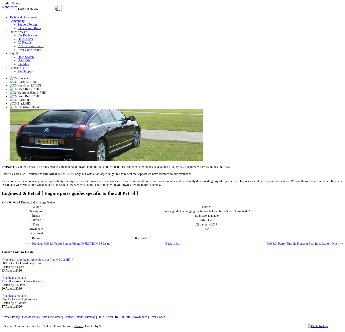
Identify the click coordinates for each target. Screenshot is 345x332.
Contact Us (17, 67)
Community (17, 21)
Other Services (19, 31)
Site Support (25, 71)
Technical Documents (23, 17)
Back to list (172, 243)
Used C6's (24, 60)
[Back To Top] (318, 326)
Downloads (140, 317)
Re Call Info (123, 317)
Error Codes (157, 317)
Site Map (23, 64)
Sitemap (90, 317)
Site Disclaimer (51, 317)
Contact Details (73, 317)
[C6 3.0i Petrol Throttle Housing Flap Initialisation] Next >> (305, 243)
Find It (14, 53)
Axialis (78, 326)
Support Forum (27, 24)
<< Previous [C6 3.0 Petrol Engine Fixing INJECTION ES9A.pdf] (70, 243)
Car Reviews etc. (28, 35)
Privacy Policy (11, 317)
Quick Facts (25, 39)
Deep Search (26, 57)
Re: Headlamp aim (14, 277)
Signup (16, 3)
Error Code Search (29, 49)
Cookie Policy (31, 317)
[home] (9, 7)
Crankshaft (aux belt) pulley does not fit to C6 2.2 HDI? (37, 259)
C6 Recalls (24, 42)
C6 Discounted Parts (31, 46)
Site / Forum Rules (29, 28)
